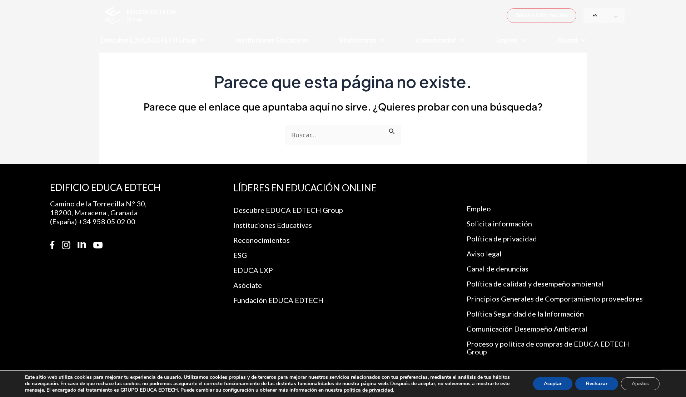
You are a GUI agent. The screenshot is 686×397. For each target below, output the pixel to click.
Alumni (567, 40)
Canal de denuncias (497, 268)
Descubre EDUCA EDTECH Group (149, 40)
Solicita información (499, 223)
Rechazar (596, 383)
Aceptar (553, 383)
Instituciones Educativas (272, 40)
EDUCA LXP (253, 270)
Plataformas (358, 40)
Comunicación (436, 40)
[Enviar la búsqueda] (392, 130)
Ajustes (640, 383)
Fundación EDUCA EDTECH (278, 300)
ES (594, 15)
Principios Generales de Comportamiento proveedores (555, 298)
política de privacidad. (369, 390)
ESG (240, 255)
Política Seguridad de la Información (525, 313)
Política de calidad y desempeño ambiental (535, 283)
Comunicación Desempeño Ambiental (527, 328)
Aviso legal (484, 253)
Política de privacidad (502, 238)
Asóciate (247, 285)
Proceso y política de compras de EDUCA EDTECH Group (548, 347)
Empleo (507, 40)
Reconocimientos (261, 240)
